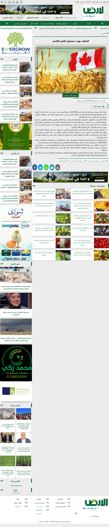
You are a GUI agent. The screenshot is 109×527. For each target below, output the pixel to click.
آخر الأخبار (15, 153)
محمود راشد (97, 106)
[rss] (13, 2)
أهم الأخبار (15, 263)
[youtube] (17, 2)
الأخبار (89, 23)
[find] (9, 2)
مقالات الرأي (34, 23)
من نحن (39, 506)
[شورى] (16, 213)
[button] (2, 9)
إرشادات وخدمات (47, 23)
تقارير (75, 23)
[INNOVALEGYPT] (16, 241)
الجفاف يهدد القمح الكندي (97, 160)
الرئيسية (60, 499)
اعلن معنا (17, 506)
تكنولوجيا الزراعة (61, 23)
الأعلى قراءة (15, 405)
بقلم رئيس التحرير (20, 23)
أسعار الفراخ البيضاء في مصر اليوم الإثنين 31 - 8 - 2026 (34, 27)
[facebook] (21, 2)
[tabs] (2, 2)
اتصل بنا (39, 513)
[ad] (38, 9)
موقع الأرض (62, 160)
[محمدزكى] (16, 362)
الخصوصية (39, 510)
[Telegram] (51, 167)
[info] (5, 2)
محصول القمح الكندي (77, 160)
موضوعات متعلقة (97, 185)
